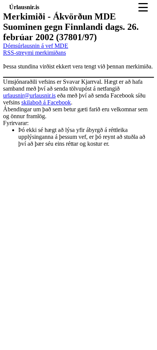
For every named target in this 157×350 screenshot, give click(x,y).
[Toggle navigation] (143, 7)
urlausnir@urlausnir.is (29, 95)
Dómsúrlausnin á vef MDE (35, 45)
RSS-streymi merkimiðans (34, 52)
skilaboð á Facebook (46, 102)
